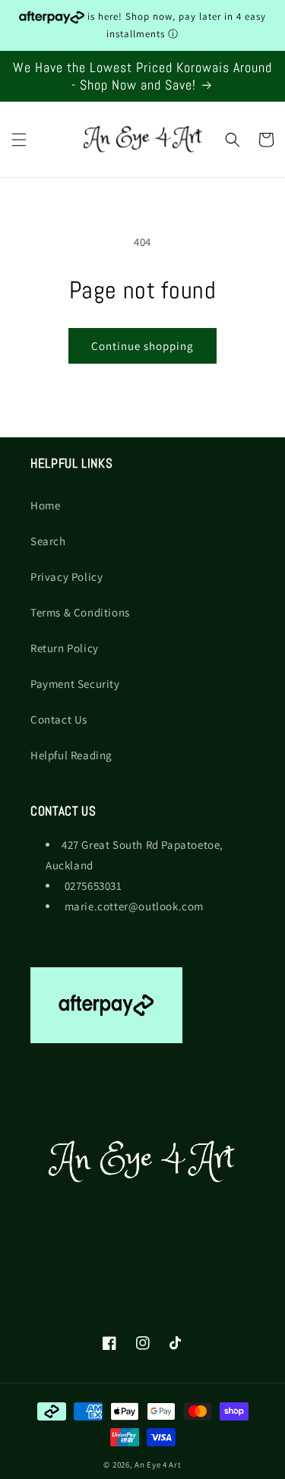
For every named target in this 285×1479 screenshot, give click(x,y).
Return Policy (64, 648)
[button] (19, 139)
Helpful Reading (71, 755)
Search (48, 541)
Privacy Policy (66, 576)
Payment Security (75, 683)
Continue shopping (142, 346)
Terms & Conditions (80, 612)
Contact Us (58, 719)
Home (45, 505)
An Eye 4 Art (158, 1464)
